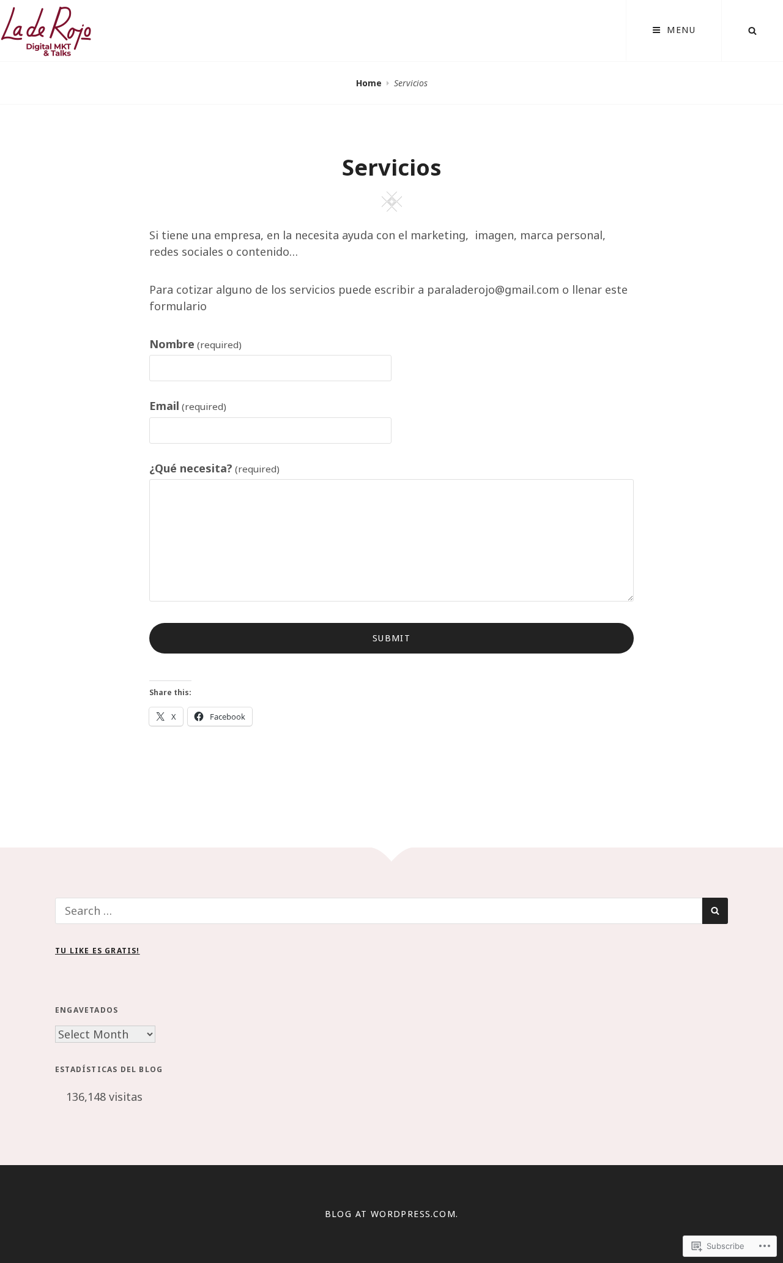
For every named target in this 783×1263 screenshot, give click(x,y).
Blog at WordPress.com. (392, 1214)
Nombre (195, 344)
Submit (391, 638)
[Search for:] (378, 910)
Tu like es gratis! (97, 950)
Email (187, 405)
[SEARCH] (752, 31)
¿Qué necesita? (214, 468)
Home (369, 83)
